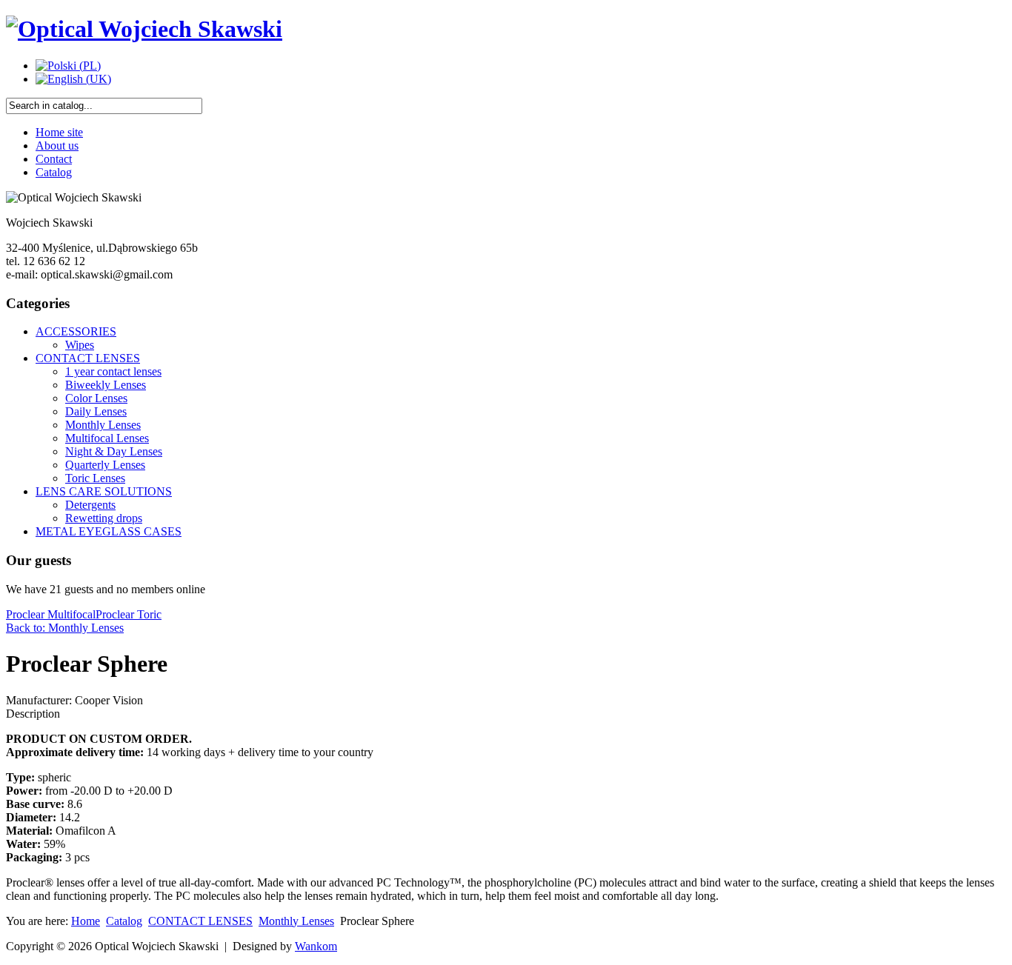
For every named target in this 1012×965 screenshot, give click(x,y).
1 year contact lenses (113, 371)
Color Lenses (96, 398)
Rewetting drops (103, 518)
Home (85, 921)
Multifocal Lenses (107, 438)
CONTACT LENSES (88, 358)
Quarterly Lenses (105, 464)
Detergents (90, 504)
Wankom (316, 946)
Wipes (79, 344)
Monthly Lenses (103, 424)
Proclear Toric (129, 614)
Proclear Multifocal (51, 614)
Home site (59, 132)
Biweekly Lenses (105, 384)
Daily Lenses (96, 411)
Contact (54, 159)
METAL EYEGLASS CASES (109, 531)
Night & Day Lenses (113, 451)
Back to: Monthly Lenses (65, 627)
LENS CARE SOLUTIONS (104, 491)
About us (57, 145)
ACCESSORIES (76, 331)
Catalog (54, 172)
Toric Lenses (95, 478)
